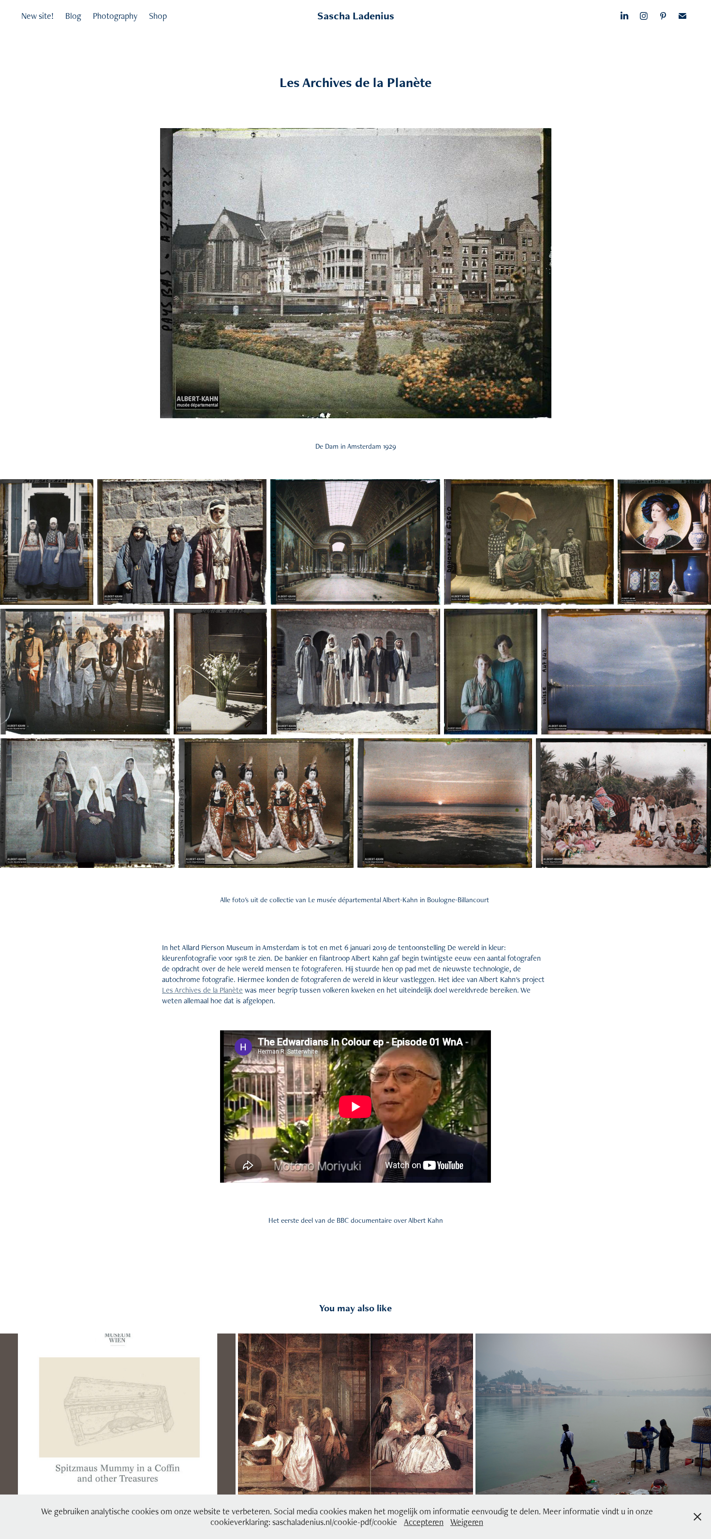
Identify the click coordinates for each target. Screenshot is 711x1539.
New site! (37, 15)
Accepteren (424, 1521)
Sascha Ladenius (355, 16)
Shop (158, 15)
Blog (73, 15)
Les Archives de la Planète (202, 990)
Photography (115, 15)
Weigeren (466, 1521)
